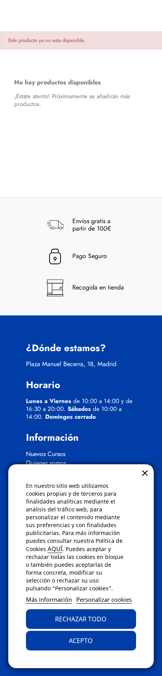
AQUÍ (55, 549)
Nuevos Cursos (45, 454)
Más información (49, 599)
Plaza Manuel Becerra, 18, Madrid (71, 364)
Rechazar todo (81, 619)
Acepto (81, 640)
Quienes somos (46, 463)
